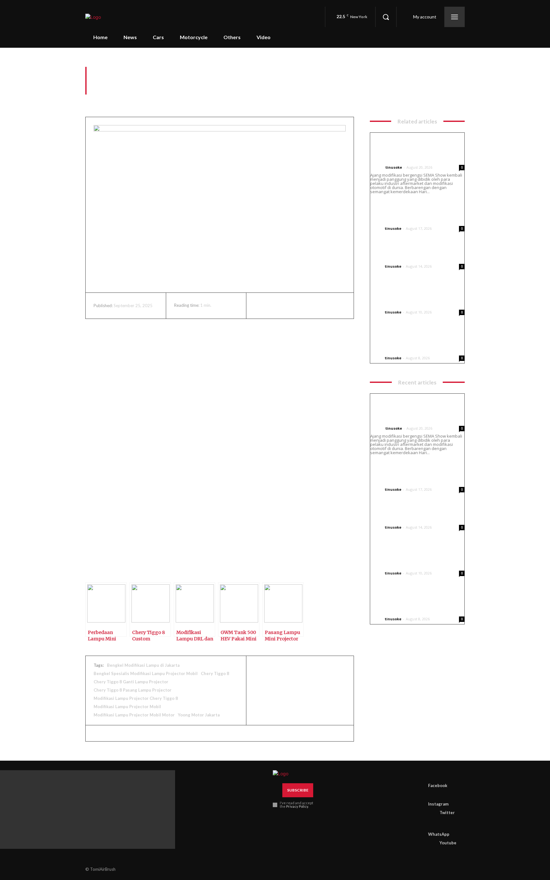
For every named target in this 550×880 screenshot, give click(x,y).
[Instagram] (430, 794)
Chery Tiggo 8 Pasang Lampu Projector (133, 690)
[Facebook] (260, 305)
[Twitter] (275, 305)
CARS (91, 99)
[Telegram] (348, 305)
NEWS (376, 167)
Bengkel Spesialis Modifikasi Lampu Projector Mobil (146, 673)
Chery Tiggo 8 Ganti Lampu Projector (131, 681)
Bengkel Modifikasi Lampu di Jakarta (143, 665)
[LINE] (363, 690)
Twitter (447, 812)
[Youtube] (430, 843)
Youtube (448, 842)
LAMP (111, 99)
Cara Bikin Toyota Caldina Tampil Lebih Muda (408, 254)
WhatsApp (438, 834)
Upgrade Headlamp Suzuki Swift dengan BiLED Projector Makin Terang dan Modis (414, 341)
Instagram (438, 803)
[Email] (319, 305)
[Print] (334, 305)
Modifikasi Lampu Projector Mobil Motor (134, 714)
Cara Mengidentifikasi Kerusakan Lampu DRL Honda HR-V (413, 212)
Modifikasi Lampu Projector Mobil (127, 706)
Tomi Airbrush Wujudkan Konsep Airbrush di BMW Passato (407, 151)
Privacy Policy (297, 806)
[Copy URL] (377, 690)
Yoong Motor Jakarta (199, 714)
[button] (386, 17)
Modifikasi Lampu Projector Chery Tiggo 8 (136, 698)
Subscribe (297, 790)
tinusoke (393, 167)
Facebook (437, 785)
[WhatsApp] (304, 305)
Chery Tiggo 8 (215, 673)
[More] (392, 690)
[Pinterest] (290, 305)
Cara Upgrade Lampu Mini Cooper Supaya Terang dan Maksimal (409, 295)
